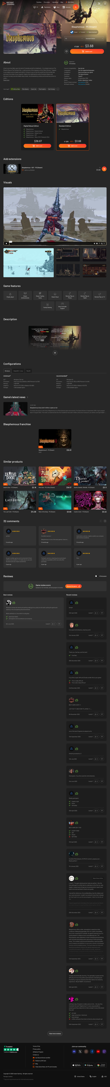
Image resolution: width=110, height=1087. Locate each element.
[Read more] (86, 895)
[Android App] (88, 1065)
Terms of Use (36, 1046)
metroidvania (25, 89)
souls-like (33, 89)
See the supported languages (86, 70)
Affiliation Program (38, 1052)
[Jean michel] (8, 531)
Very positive (82, 82)
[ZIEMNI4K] (79, 553)
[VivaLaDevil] (71, 999)
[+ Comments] (105, 521)
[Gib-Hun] (71, 647)
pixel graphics (42, 89)
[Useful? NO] (59, 624)
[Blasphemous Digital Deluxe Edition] (37, 123)
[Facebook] (92, 1051)
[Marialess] (71, 970)
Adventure (85, 80)
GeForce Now (16, 89)
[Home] (8, 3)
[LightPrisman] (71, 822)
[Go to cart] (99, 3)
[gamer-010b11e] (71, 672)
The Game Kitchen (83, 74)
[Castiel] (79, 531)
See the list (81, 68)
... (57, 89)
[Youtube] (98, 1051)
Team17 (80, 76)
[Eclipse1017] (43, 553)
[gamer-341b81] (71, 924)
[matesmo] (71, 748)
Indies (90, 80)
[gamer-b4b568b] (71, 793)
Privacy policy (36, 1049)
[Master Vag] (43, 531)
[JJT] (8, 602)
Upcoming (55, 2)
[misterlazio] (71, 854)
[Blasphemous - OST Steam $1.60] (12, 169)
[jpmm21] (71, 771)
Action (80, 80)
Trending (38, 2)
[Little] (71, 878)
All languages (103, 576)
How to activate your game (85, 72)
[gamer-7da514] (8, 553)
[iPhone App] (76, 1065)
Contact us (36, 1055)
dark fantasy (51, 89)
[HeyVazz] (71, 625)
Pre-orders (47, 2)
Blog (62, 2)
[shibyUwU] (71, 602)
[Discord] (74, 1051)
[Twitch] (104, 1051)
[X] (80, 1051)
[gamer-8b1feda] (71, 726)
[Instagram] (86, 1051)
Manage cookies (7, 1076)
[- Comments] (100, 521)
